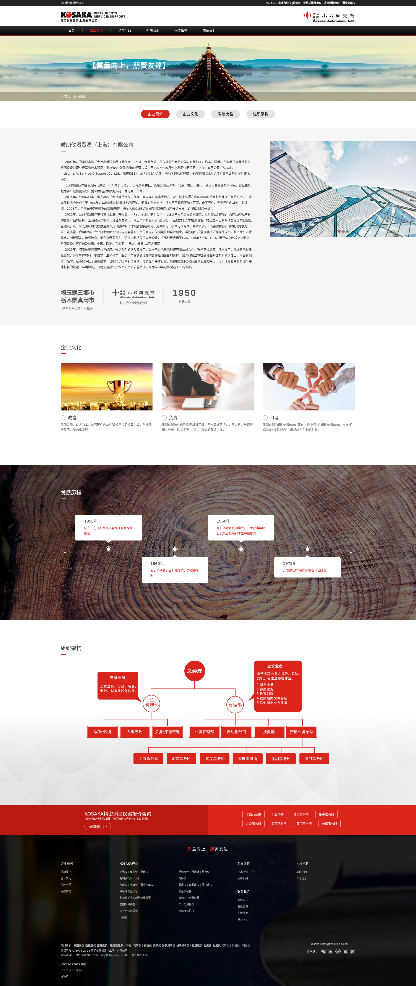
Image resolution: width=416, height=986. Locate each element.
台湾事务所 (329, 823)
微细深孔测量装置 (189, 897)
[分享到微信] (323, 951)
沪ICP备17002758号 (73, 964)
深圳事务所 (301, 814)
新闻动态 (152, 30)
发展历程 (225, 114)
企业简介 (155, 114)
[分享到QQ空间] (330, 951)
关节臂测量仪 (186, 904)
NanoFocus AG (118, 955)
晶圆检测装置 (127, 904)
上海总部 (277, 814)
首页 (71, 30)
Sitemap (242, 919)
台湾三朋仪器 (100, 955)
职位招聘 (301, 871)
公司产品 (124, 30)
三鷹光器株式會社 (139, 955)
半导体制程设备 (129, 891)
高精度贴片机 (186, 910)
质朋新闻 (242, 878)
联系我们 (209, 30)
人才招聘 (180, 30)
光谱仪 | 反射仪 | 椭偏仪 (134, 871)
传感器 (123, 917)
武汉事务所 (278, 823)
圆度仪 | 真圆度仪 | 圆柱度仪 (195, 884)
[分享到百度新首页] (352, 951)
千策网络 (77, 970)
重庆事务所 (326, 814)
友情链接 (242, 913)
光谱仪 (225, 945)
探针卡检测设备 (129, 910)
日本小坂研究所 (83, 955)
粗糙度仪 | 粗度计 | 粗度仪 (194, 871)
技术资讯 (242, 871)
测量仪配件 (185, 891)
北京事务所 (253, 823)
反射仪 (236, 945)
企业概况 (96, 30)
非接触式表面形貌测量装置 (135, 897)
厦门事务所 (304, 823)
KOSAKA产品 (129, 863)
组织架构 (260, 114)
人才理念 (301, 878)
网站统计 (66, 976)
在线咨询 (242, 906)
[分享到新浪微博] (338, 951)
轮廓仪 (182, 878)
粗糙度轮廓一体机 (130, 878)
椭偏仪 (246, 945)
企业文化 (190, 114)
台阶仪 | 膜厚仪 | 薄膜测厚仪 (136, 884)
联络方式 (242, 900)
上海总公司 (253, 814)
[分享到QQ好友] (345, 951)
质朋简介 (66, 871)
